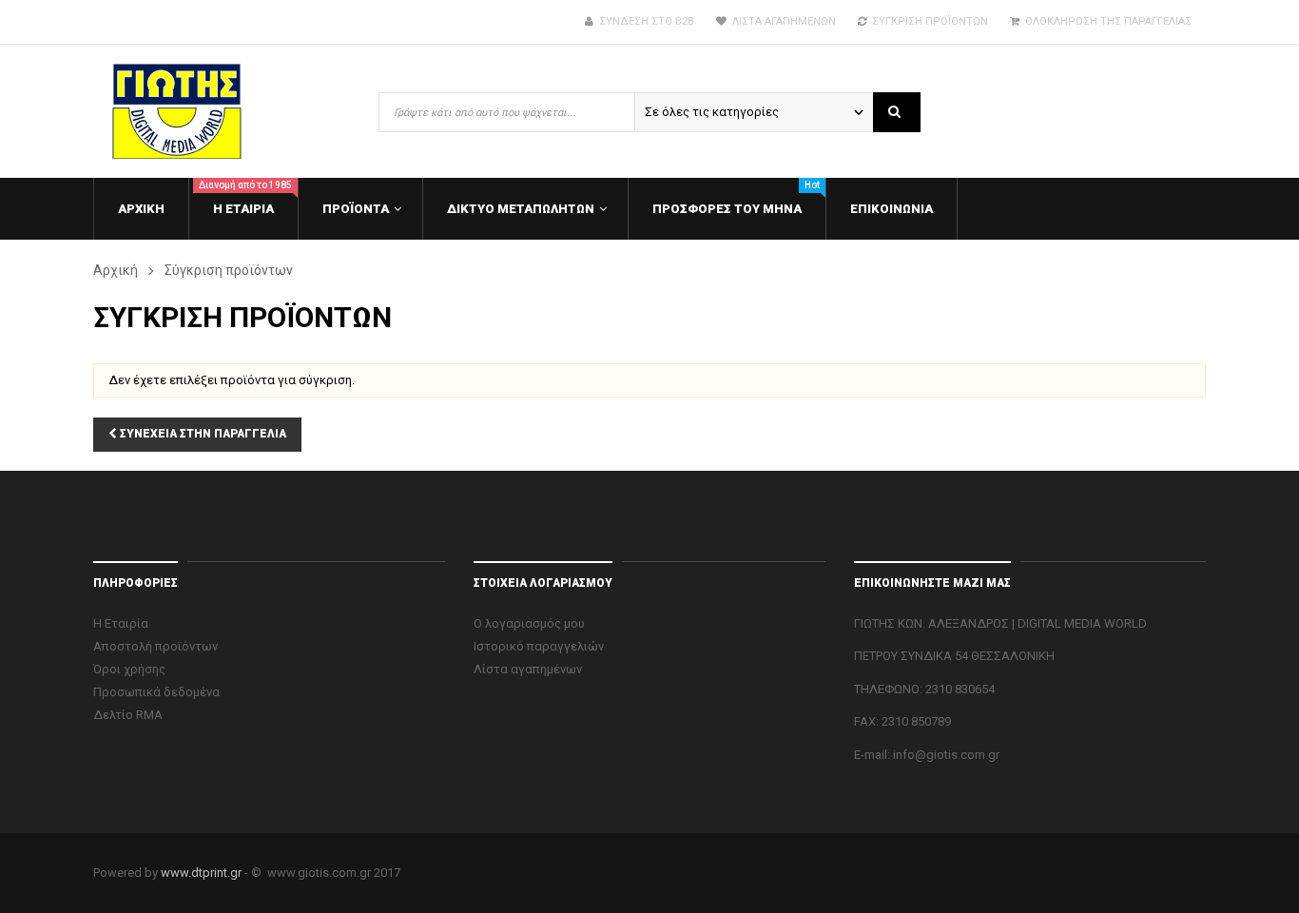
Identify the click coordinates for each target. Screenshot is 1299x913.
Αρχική (115, 270)
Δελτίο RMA (128, 715)
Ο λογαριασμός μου (529, 623)
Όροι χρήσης (129, 669)
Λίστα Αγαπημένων (781, 21)
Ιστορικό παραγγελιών (539, 646)
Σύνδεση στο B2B (643, 21)
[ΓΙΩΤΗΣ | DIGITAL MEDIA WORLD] (207, 111)
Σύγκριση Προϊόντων (927, 21)
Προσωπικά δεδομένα (156, 692)
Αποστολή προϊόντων (155, 646)
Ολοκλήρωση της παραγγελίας (1105, 21)
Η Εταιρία (120, 623)
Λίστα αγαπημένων (528, 669)
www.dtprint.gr (201, 872)
